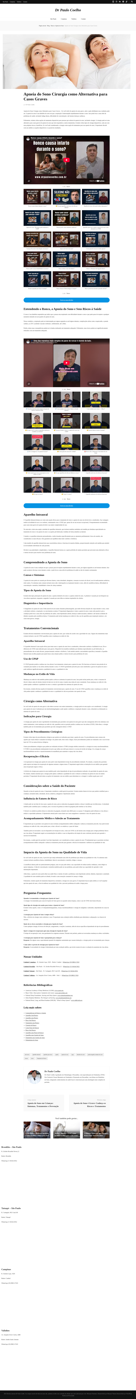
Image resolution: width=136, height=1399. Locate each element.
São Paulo (5, 2)
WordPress (129, 1393)
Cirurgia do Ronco (30, 1025)
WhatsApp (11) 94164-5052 (71, 966)
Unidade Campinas (30, 962)
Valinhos (19, 2)
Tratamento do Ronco (41, 1058)
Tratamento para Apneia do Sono (35, 1037)
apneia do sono (65, 1054)
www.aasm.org (58, 990)
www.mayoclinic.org (61, 993)
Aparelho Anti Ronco (31, 1015)
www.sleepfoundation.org (65, 995)
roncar (26, 1058)
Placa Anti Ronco (30, 1020)
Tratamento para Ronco (32, 1023)
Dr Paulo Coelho (68, 10)
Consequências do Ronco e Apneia (35, 1013)
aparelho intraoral (36, 1054)
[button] (68, 186)
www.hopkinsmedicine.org (63, 998)
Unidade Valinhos (29, 975)
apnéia (57, 1054)
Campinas (12, 2)
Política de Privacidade (68, 1395)
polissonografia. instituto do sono (95, 1054)
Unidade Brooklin (29, 966)
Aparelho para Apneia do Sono (34, 1035)
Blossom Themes (111, 1393)
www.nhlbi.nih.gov (76, 1000)
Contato (25, 2)
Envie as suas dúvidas (66, 300)
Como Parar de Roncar (32, 1028)
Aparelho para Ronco (31, 1018)
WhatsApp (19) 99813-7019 (71, 962)
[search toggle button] (132, 1)
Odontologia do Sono (31, 1040)
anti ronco (27, 1054)
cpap (73, 1054)
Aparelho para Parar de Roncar (34, 1033)
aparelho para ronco (48, 1054)
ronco (32, 1058)
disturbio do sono (81, 1054)
